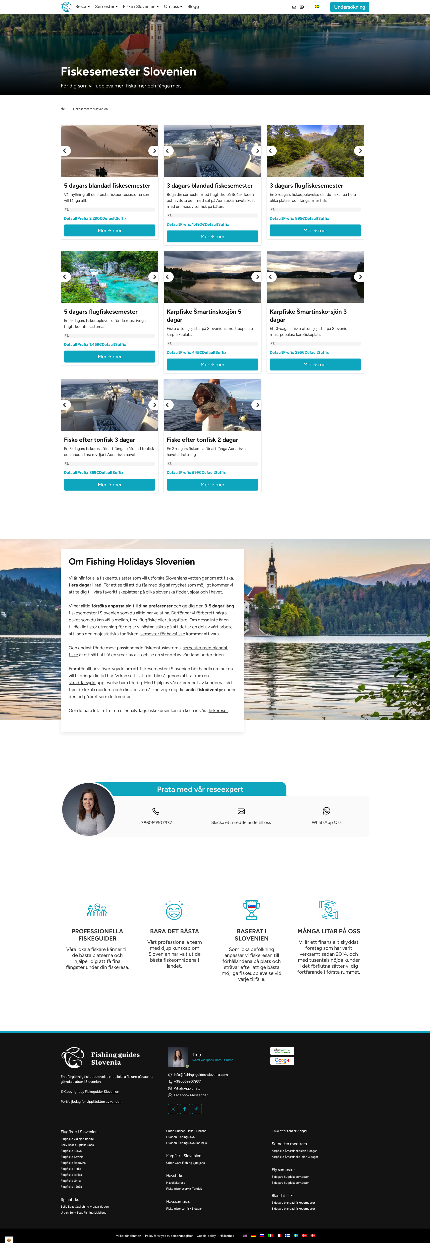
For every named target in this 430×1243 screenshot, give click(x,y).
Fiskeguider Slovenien (102, 1092)
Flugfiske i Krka (71, 1168)
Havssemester (179, 1201)
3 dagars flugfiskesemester (290, 1176)
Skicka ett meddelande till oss (241, 822)
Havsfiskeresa (175, 1182)
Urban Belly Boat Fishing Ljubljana (83, 1212)
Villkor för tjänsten (128, 1236)
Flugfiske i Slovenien (79, 1131)
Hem (64, 108)
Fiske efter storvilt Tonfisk (184, 1188)
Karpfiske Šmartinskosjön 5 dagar (294, 1151)
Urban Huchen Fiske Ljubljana (186, 1131)
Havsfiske (174, 1175)
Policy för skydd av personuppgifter (169, 1236)
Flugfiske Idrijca (71, 1174)
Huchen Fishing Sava (180, 1137)
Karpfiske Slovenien (183, 1155)
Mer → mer (110, 230)
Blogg (193, 6)
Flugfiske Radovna (73, 1163)
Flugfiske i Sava (71, 1151)
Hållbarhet (227, 1236)
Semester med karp (289, 1143)
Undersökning (349, 7)
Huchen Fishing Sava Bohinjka (186, 1143)
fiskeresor (218, 710)
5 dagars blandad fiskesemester (293, 1202)
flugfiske (148, 620)
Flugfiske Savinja (72, 1157)
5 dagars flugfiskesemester (290, 1182)
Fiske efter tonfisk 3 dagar (184, 1208)
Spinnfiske (70, 1199)
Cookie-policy (206, 1236)
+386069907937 (155, 822)
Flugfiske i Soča (71, 1186)
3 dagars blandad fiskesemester (293, 1208)
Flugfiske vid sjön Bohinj (77, 1139)
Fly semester (283, 1169)
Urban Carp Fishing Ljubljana (185, 1163)
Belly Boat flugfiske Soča (77, 1145)
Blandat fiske (283, 1195)
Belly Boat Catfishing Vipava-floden (85, 1206)
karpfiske (178, 620)
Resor (81, 6)
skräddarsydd (82, 682)
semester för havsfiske (162, 634)
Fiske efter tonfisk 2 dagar (289, 1131)
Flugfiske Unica (71, 1180)
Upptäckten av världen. (104, 1101)
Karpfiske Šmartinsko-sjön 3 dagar (295, 1157)
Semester (104, 6)
